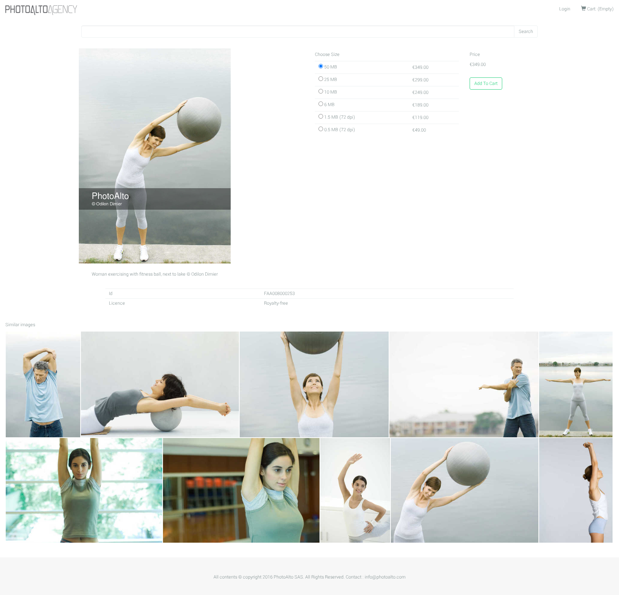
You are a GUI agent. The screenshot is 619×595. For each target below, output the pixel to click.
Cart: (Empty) (600, 9)
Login (564, 9)
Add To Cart (486, 83)
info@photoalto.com (385, 577)
